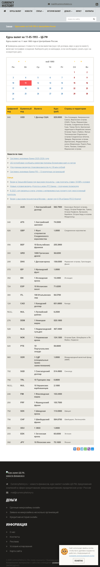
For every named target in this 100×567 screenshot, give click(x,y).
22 (74, 88)
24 (13, 93)
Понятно (79, 560)
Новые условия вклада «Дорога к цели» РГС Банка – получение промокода (44, 186)
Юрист (78, 11)
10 (13, 83)
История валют (54, 11)
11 (25, 83)
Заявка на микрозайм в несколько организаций (34, 512)
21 (62, 88)
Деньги (67, 11)
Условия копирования (21, 546)
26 (38, 93)
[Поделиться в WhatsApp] (85, 448)
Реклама (14, 541)
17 (13, 88)
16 (87, 83)
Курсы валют (15, 11)
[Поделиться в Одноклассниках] (78, 448)
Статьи (39, 11)
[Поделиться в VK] (74, 448)
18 (25, 88)
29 (74, 93)
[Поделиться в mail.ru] (92, 448)
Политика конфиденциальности (59, 560)
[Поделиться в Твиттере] (81, 448)
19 (38, 88)
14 (62, 83)
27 (50, 93)
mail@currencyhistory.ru (61, 4)
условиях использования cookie (81, 556)
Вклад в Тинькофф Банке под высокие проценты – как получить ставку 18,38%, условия (50, 182)
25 (25, 93)
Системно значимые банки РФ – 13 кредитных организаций (37, 172)
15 (74, 83)
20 (50, 88)
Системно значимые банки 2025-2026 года (29, 158)
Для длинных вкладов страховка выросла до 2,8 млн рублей (37, 167)
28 (62, 93)
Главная (9, 26)
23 (87, 88)
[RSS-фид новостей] (97, 4)
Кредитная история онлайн (23, 517)
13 (50, 83)
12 (38, 83)
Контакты (89, 11)
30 (87, 93)
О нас (12, 532)
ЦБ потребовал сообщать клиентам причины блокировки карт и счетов (43, 163)
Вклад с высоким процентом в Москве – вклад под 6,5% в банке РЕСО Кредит (45, 199)
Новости (28, 11)
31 (13, 99)
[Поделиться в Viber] (88, 448)
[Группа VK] (93, 4)
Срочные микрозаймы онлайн (25, 507)
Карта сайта (16, 551)
